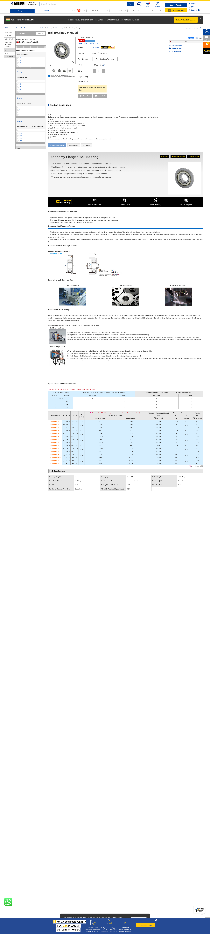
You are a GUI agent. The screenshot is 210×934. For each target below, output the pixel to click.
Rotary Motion (40, 28)
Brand (46, 11)
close (156, 920)
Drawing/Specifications (57, 145)
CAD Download (177, 45)
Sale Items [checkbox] (103, 53)
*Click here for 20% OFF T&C (145, 929)
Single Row (78, 489)
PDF (186, 41)
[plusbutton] (103, 71)
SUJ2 (128, 485)
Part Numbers (73, 145)
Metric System (182, 485)
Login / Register (176, 5)
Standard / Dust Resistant (135, 481)
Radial (77, 485)
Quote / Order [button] (178, 10)
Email (200, 38)
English (193, 3)
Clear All (40, 33)
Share (192, 38)
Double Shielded (132, 477)
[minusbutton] (94, 71)
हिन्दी (192, 7)
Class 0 (180, 481)
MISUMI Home (9, 28)
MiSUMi (12, 3)
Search (130, 4)
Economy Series (70, 11)
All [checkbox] (95, 53)
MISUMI (96, 47)
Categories (22, 11)
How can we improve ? (193, 28)
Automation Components (24, 28)
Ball (76, 477)
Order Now (86, 96)
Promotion (136, 11)
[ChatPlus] (199, 910)
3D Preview (86, 145)
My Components (177, 48)
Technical (118, 11)
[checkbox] (31, 58)
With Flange (182, 477)
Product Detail (176, 51)
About (154, 11)
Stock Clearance (98, 11)
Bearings (50, 28)
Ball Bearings (59, 28)
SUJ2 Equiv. (79, 481)
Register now (145, 925)
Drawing (19, 72)
